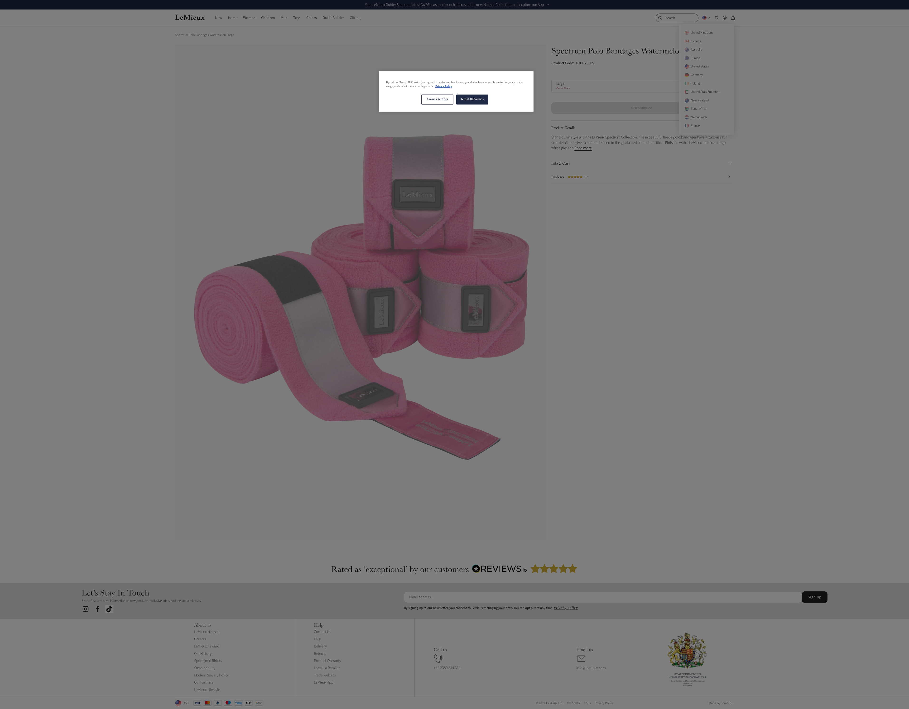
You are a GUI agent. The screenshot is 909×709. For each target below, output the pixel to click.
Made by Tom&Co (720, 703)
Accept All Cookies (472, 99)
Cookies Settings (437, 99)
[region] (456, 91)
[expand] (548, 5)
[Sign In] (725, 18)
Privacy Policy (443, 86)
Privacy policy (566, 607)
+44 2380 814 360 (447, 668)
